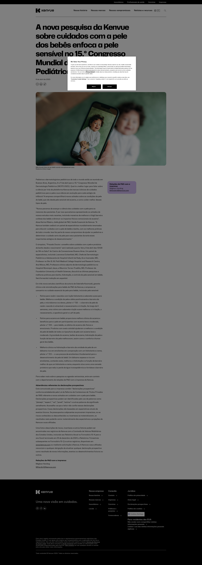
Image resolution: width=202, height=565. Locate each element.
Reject (94, 86)
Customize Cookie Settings (78, 79)
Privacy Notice (90, 72)
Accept (110, 86)
